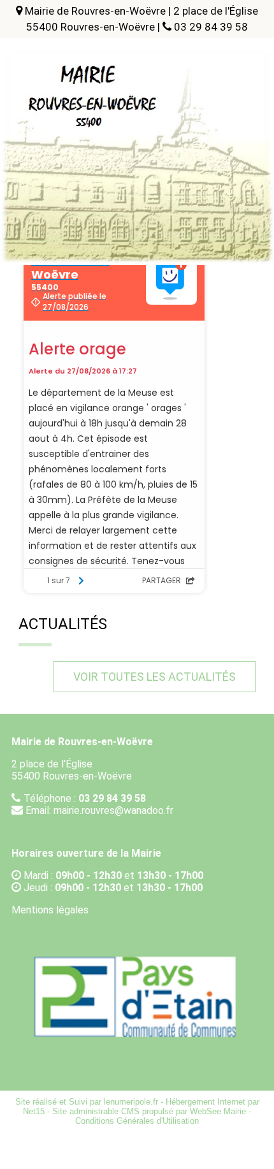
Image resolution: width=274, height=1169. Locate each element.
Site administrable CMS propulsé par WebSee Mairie (149, 1111)
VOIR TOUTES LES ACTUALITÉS (154, 676)
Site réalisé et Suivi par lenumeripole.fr (86, 1102)
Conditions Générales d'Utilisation (137, 1121)
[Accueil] (137, 83)
